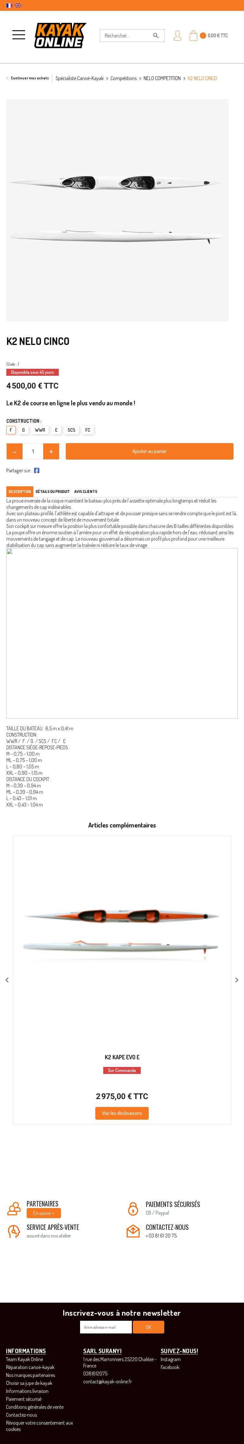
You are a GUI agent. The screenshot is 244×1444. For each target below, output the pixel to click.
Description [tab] (20, 491)
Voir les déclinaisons (122, 1113)
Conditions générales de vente (35, 1407)
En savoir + (43, 1213)
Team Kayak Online (24, 1359)
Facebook (170, 1367)
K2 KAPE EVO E (122, 1057)
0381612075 (95, 1373)
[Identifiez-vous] (178, 35)
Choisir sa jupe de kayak (29, 1383)
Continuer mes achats (30, 78)
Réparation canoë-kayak (30, 1367)
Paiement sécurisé (23, 1399)
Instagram (171, 1359)
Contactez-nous (21, 1415)
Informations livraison (27, 1391)
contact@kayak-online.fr (107, 1381)
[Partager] (35, 470)
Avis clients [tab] (85, 491)
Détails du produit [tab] (53, 491)
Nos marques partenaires (30, 1375)
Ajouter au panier (149, 451)
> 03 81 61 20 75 (161, 1235)
